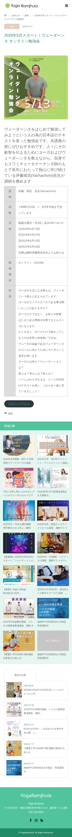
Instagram (36, 820)
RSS (42, 820)
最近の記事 (20, 675)
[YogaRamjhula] (38, 5)
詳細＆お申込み (19, 404)
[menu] (66, 6)
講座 (12, 26)
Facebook (30, 820)
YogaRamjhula (36, 795)
